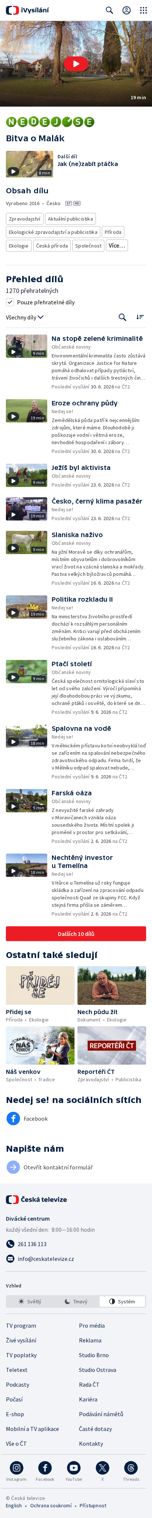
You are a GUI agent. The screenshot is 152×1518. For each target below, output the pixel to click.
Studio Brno (94, 1355)
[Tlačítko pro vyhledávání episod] (123, 317)
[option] (29, 1301)
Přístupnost (93, 1505)
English (14, 1505)
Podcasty (17, 1384)
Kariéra (88, 1399)
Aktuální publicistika (70, 218)
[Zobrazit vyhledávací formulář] (109, 10)
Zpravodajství (25, 218)
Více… (117, 245)
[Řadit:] (140, 317)
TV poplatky (21, 1355)
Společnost (88, 245)
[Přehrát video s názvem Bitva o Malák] (76, 63)
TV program (21, 1325)
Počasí (14, 1399)
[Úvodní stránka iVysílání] (27, 10)
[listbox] (76, 1301)
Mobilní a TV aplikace (32, 1428)
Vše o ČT (16, 1443)
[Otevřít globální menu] (143, 10)
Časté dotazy (95, 1428)
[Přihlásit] (126, 10)
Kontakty (91, 1443)
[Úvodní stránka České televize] (37, 1199)
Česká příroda (52, 245)
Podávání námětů (101, 1414)
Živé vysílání (21, 1340)
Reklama (90, 1340)
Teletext (17, 1369)
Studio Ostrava (97, 1369)
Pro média (92, 1325)
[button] (76, 64)
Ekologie (19, 245)
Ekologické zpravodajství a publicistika (53, 232)
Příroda (113, 232)
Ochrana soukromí (51, 1505)
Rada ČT (89, 1384)
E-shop (15, 1414)
